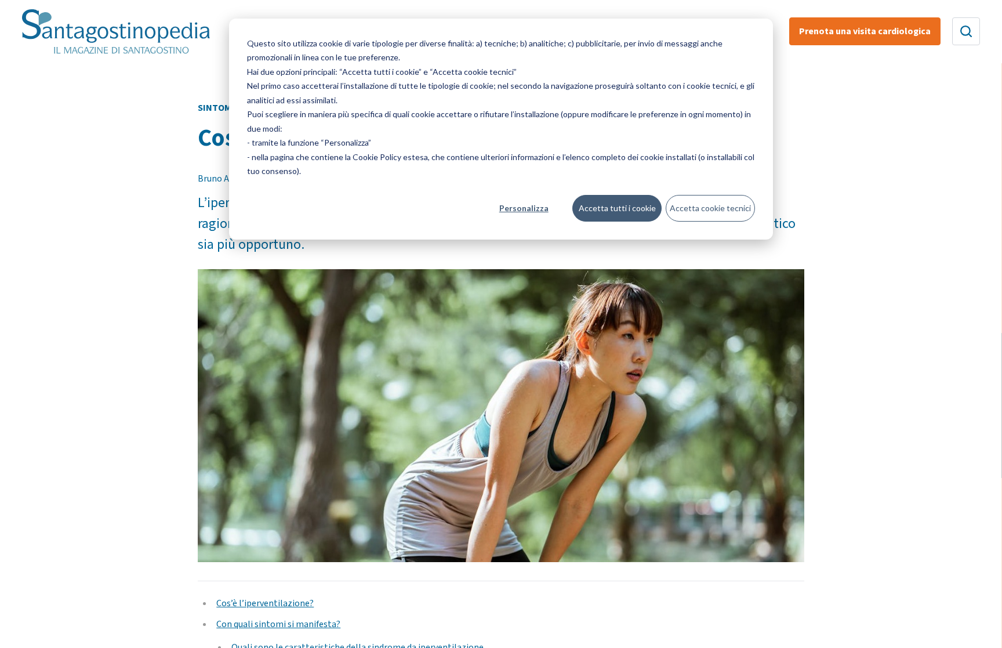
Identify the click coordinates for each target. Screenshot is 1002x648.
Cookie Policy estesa (390, 157)
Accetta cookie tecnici (710, 208)
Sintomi (216, 108)
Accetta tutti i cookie (617, 208)
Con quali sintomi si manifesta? (278, 624)
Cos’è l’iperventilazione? (265, 603)
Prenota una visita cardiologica (865, 31)
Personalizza (524, 208)
